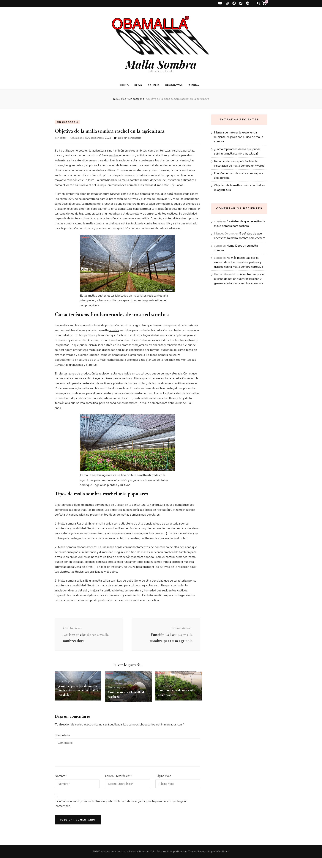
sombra (114, 155)
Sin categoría (67, 122)
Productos (174, 85)
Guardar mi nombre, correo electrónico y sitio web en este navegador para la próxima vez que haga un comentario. (121, 803)
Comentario (62, 735)
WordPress (222, 851)
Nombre (61, 776)
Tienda (193, 85)
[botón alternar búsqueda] (258, 3)
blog (138, 85)
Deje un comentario (129, 138)
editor (62, 138)
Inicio (124, 85)
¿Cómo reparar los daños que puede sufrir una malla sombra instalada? (78, 690)
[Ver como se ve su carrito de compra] (264, 3)
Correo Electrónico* (118, 776)
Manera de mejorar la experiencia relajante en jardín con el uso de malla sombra (238, 137)
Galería (154, 85)
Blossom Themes (187, 851)
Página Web (163, 776)
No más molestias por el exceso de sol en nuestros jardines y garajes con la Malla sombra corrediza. (238, 262)
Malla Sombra (161, 63)
